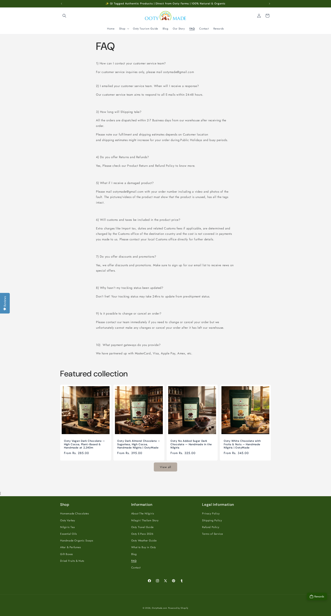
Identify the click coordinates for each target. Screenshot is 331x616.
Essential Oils (68, 534)
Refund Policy (210, 527)
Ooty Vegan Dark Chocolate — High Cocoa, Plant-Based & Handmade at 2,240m (84, 444)
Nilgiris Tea (67, 527)
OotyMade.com (159, 607)
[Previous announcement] (61, 3)
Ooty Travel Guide (142, 527)
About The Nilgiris (142, 513)
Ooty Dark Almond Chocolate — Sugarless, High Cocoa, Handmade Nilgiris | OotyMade (138, 444)
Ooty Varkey (67, 520)
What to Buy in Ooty (143, 547)
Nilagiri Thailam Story (145, 520)
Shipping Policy (212, 520)
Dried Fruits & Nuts (72, 561)
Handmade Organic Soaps (76, 540)
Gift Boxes (66, 554)
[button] (64, 15)
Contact (136, 567)
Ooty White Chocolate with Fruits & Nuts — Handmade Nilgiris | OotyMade (242, 444)
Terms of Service (212, 534)
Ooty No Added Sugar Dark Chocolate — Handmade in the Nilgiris (191, 444)
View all (165, 467)
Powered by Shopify (178, 607)
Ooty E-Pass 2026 (142, 534)
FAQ (134, 561)
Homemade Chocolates (74, 513)
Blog (134, 554)
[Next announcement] (269, 3)
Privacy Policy (211, 513)
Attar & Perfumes (70, 547)
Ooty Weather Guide (144, 540)
